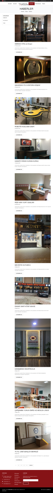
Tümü (4, 23)
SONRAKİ (30, 465)
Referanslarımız (38, 3)
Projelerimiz (25, 3)
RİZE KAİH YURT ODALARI (24, 202)
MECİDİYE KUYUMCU (23, 265)
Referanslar (18, 480)
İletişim (43, 3)
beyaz (49, 489)
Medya (26, 11)
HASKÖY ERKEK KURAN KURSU (27, 161)
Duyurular (5, 20)
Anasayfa (17, 473)
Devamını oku (19, 52)
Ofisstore (22, 11)
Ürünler (17, 478)
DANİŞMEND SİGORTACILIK (25, 369)
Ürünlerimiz (31, 3)
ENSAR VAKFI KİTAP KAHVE (25, 306)
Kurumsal (15, 3)
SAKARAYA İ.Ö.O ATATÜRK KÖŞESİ (27, 85)
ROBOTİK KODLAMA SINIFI (24, 126)
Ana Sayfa (10, 3)
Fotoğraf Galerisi (18, 482)
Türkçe (4, 0)
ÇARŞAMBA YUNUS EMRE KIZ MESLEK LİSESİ (32, 410)
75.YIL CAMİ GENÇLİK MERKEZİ (26, 451)
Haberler (20, 3)
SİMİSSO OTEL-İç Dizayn (23, 44)
